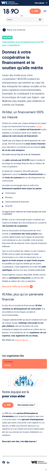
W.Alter (39, 126)
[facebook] (3, 462)
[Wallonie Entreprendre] (9, 2)
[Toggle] (45, 11)
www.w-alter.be (21, 340)
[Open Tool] (24, 18)
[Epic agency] (46, 469)
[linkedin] (8, 462)
